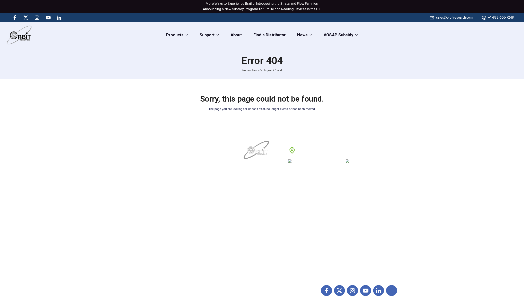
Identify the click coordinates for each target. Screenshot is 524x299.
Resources (254, 235)
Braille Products (350, 199)
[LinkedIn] (59, 17)
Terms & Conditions (307, 217)
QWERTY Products (353, 217)
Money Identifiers (352, 244)
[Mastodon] (70, 17)
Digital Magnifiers (352, 271)
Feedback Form (303, 244)
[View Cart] (517, 34)
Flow (300, 4)
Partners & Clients (260, 253)
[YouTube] (48, 17)
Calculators (346, 235)
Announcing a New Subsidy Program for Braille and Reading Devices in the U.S (262, 9)
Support (251, 208)
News (249, 217)
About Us (252, 199)
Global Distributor (305, 199)
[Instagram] (37, 17)
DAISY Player (348, 208)
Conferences (300, 235)
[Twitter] (25, 17)
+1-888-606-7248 (501, 17)
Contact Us (254, 244)
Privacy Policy (302, 226)
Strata (285, 4)
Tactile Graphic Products (358, 226)
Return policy (301, 208)
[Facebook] (14, 17)
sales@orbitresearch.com (454, 17)
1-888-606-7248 (321, 162)
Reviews (252, 226)
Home (246, 70)
